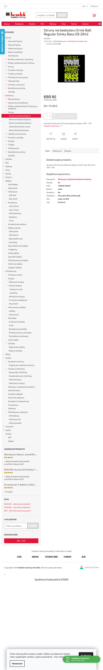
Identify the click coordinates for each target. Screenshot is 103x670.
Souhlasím (86, 655)
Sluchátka (12, 318)
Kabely (8, 181)
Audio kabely (13, 253)
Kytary (8, 37)
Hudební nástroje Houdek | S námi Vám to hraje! (52, 551)
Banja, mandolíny (15, 52)
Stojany (11, 141)
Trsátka (11, 144)
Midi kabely (13, 184)
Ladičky (12, 311)
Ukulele (8, 159)
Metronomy (14, 314)
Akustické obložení (16, 397)
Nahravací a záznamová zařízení (21, 387)
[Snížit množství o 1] (53, 117)
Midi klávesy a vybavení (18, 412)
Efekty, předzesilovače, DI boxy (21, 63)
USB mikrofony (15, 379)
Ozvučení (9, 426)
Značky (8, 434)
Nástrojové (12, 188)
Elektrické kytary (15, 48)
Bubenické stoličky (17, 347)
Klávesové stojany (16, 282)
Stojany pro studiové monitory (21, 365)
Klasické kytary (14, 45)
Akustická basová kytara (19, 130)
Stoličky (11, 91)
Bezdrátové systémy (16, 88)
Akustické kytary (15, 41)
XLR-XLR (12, 195)
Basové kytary (14, 99)
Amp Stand (13, 303)
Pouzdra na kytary (15, 70)
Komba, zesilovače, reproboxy (20, 59)
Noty (7, 170)
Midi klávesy (14, 415)
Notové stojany (15, 285)
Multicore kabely (15, 264)
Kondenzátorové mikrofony (20, 376)
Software (12, 408)
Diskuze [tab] (67, 151)
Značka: (53, 43)
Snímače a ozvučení (16, 84)
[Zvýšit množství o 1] (53, 114)
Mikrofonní (12, 191)
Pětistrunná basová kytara (20, 119)
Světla (8, 430)
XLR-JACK (13, 199)
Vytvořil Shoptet (92, 567)
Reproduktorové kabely (18, 246)
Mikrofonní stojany (17, 296)
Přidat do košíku (67, 116)
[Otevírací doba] (51, 556)
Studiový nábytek (15, 394)
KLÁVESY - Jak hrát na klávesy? (17, 507)
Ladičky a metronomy (17, 134)
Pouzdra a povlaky (15, 137)
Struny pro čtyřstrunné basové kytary (74, 179)
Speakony (13, 217)
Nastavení (17, 663)
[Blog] (83, 556)
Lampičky (13, 293)
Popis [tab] (47, 151)
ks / (21, 541)
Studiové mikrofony (16, 369)
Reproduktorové (16, 238)
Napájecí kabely (14, 267)
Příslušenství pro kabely (18, 260)
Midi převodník (15, 423)
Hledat (62, 15)
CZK (84, 6)
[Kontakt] (35, 556)
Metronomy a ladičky (17, 307)
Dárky (7, 354)
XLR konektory (15, 213)
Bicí (7, 162)
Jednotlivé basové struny (19, 126)
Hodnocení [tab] (57, 151)
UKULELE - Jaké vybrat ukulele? (17, 504)
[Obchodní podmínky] (67, 556)
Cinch (11, 220)
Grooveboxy (13, 405)
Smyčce (8, 177)
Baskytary (9, 95)
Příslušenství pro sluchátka (20, 332)
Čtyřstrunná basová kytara (20, 115)
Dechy (8, 173)
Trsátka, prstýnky (15, 73)
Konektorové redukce (17, 224)
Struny (11, 66)
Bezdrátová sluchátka (18, 329)
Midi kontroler (15, 419)
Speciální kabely (15, 256)
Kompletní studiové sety (18, 401)
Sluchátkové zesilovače (18, 336)
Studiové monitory (16, 361)
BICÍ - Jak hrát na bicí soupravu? (17, 511)
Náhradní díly (13, 81)
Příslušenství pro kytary (18, 77)
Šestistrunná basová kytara (20, 123)
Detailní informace (52, 126)
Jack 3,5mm (14, 209)
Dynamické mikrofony (18, 372)
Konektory (12, 202)
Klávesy (8, 166)
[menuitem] (6, 24)
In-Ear (11, 325)
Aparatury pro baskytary (18, 102)
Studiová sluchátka (17, 321)
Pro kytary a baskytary (18, 300)
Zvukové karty (14, 390)
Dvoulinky (13, 242)
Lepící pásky (13, 340)
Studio (8, 358)
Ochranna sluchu (15, 275)
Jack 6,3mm (14, 206)
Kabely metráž (14, 228)
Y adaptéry (12, 249)
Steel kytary (13, 55)
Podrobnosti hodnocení (77, 41)
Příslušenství (13, 148)
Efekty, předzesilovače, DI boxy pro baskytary (23, 107)
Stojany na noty (16, 289)
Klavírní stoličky (15, 350)
